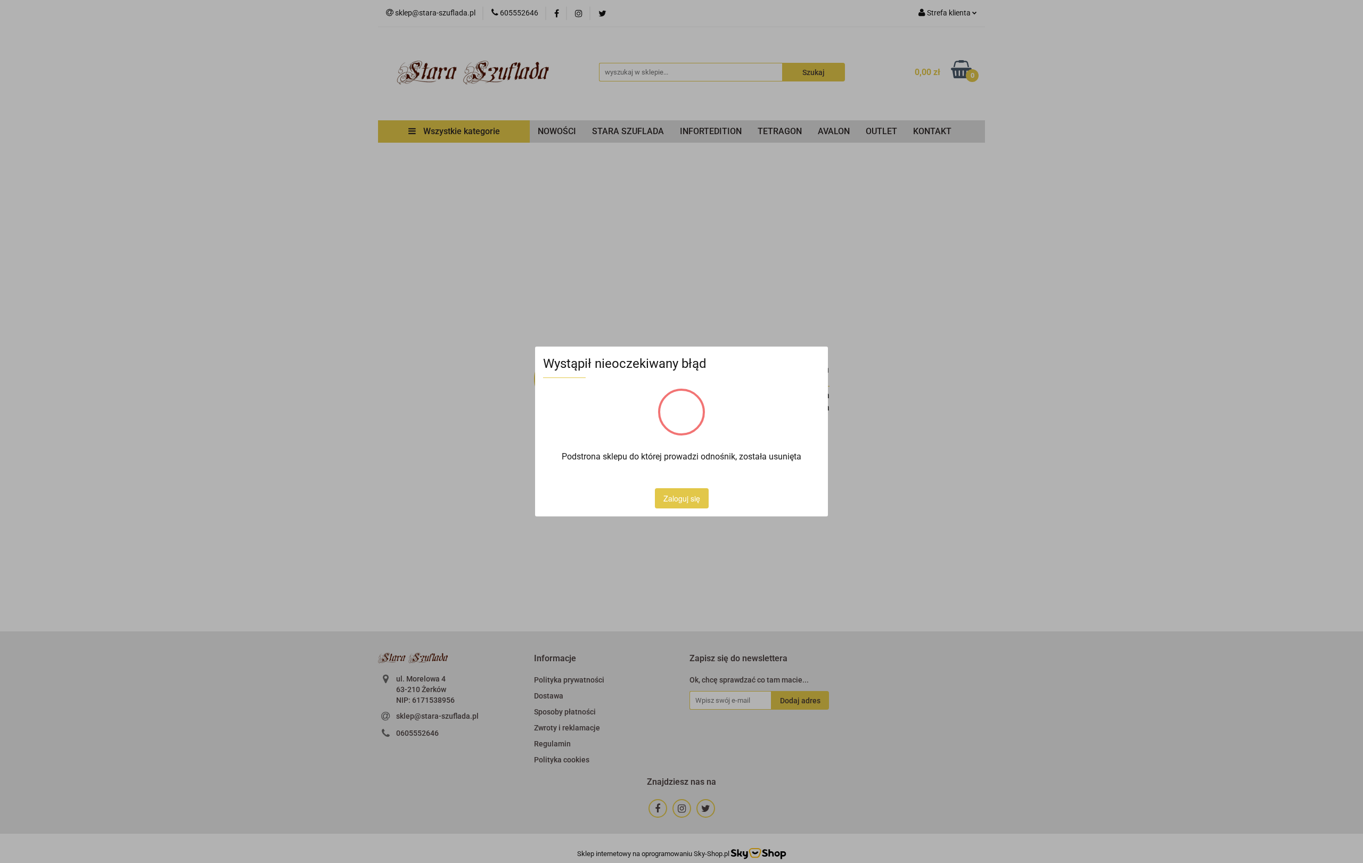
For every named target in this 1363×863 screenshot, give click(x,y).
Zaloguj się (681, 498)
